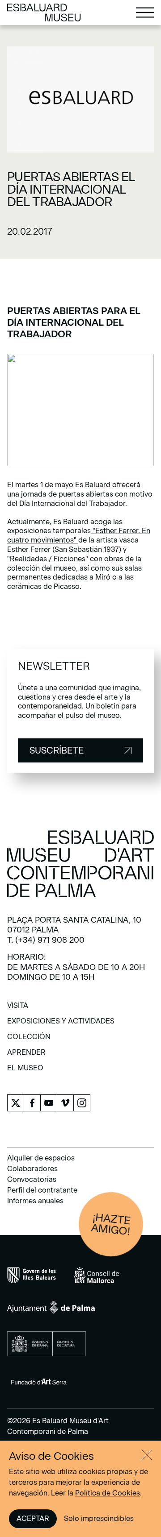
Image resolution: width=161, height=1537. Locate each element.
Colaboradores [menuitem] (32, 1168)
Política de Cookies (107, 1493)
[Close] (146, 1455)
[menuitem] (17, 1008)
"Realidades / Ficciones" (47, 559)
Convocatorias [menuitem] (31, 1179)
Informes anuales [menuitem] (35, 1201)
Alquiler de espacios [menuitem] (41, 1158)
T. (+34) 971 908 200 (46, 940)
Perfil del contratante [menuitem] (42, 1190)
